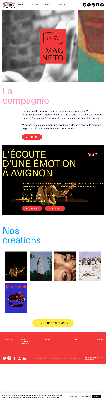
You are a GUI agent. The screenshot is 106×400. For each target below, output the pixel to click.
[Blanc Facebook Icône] (14, 358)
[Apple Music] (93, 5)
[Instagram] (89, 5)
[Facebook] (97, 5)
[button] (22, 4)
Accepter (96, 396)
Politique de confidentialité (39, 358)
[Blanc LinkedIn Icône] (25, 358)
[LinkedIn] (102, 5)
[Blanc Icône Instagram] (19, 358)
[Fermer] (103, 396)
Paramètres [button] (73, 396)
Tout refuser (85, 396)
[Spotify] (84, 5)
